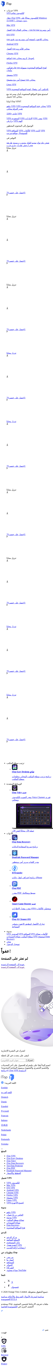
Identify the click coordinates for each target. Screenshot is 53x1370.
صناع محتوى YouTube (16, 1270)
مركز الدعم (12, 1237)
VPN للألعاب (24, 130)
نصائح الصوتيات (13, 1223)
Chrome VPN (12, 1192)
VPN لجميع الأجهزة (15, 1203)
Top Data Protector (15, 1166)
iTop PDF (11, 1168)
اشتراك (30, 1060)
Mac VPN (11, 1185)
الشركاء (10, 1268)
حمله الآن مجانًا (27, 831)
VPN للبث (35, 130)
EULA (14, 1299)
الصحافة (10, 1262)
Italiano (4, 1120)
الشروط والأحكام (15, 1296)
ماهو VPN (11, 106)
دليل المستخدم (13, 1242)
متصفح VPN (12, 1198)
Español (4, 1106)
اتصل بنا (10, 1260)
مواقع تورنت (12, 133)
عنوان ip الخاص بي (15, 1215)
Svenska (4, 1144)
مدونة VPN (12, 1217)
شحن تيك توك (43, 143)
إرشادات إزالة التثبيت (16, 1248)
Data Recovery (13, 1225)
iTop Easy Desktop (15, 1158)
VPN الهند (17, 121)
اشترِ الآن (16, 831)
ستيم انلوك (31, 143)
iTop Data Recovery (15, 1163)
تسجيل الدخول (13, 944)
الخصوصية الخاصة (9, 1306)
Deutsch (4, 1097)
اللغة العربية (6, 1092)
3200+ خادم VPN (14, 114)
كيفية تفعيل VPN (14, 1245)
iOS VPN (11, 1188)
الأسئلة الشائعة (13, 1240)
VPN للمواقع (12, 130)
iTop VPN (11, 1156)
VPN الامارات (26, 118)
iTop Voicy (11, 1161)
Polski (3, 1135)
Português (5, 1139)
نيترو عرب (11, 145)
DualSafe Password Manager (19, 1170)
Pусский (5, 1111)
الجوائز (10, 1265)
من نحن (10, 1257)
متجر (9, 941)
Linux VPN (12, 1200)
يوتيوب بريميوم (19, 143)
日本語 (4, 1125)
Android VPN (13, 1190)
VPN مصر (37, 118)
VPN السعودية (13, 118)
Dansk (4, 1102)
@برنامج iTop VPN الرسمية (13, 1070)
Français (4, 1116)
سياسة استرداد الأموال (33, 1296)
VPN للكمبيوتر (13, 1183)
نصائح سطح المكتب (15, 1220)
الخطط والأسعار (14, 1173)
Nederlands (6, 1130)
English (4, 1087)
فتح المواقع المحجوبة (30, 106)
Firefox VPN (12, 1195)
